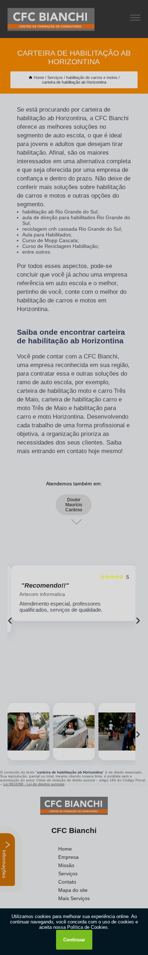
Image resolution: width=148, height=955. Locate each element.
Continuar (74, 939)
